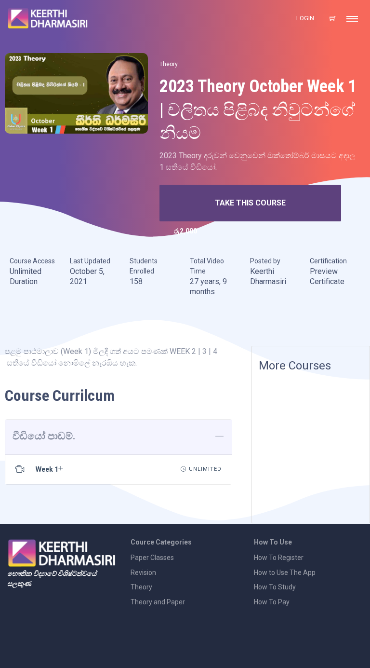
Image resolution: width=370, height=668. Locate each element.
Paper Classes (152, 557)
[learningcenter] (76, 92)
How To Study (275, 587)
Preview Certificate (327, 276)
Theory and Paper (158, 602)
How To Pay (272, 602)
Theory (168, 64)
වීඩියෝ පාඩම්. (44, 436)
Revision (143, 572)
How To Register (279, 557)
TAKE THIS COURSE (250, 202)
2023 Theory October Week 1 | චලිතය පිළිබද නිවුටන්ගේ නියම (258, 109)
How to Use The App (285, 572)
